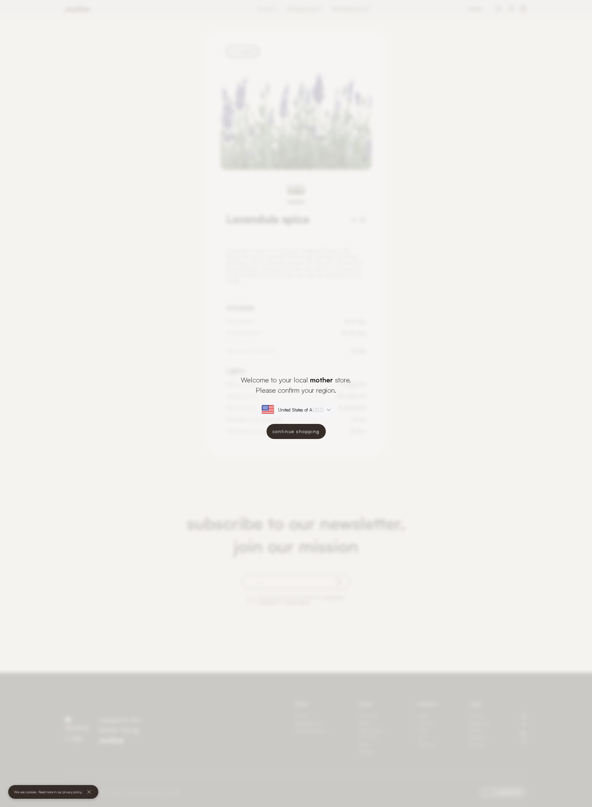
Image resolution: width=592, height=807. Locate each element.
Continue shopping (296, 431)
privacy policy (72, 792)
